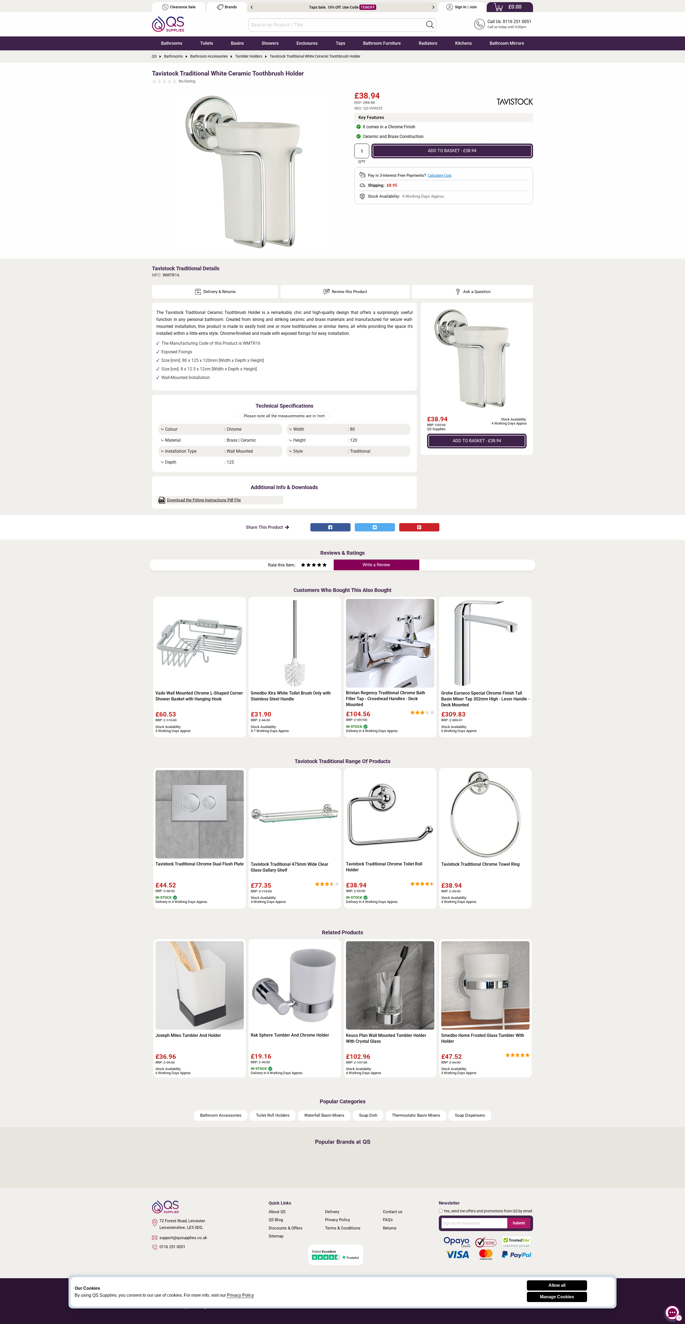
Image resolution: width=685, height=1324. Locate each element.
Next (433, 7)
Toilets (206, 43)
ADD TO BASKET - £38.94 (452, 150)
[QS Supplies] (168, 23)
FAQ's (388, 1219)
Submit (519, 1223)
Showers (270, 43)
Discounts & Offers (285, 1228)
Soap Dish (368, 1115)
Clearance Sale (183, 7)
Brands (231, 7)
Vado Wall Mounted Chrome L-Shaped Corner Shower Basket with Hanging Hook (199, 696)
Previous (252, 7)
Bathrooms (171, 43)
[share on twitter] (375, 527)
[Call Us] (479, 24)
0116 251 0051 (172, 1246)
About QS (277, 1211)
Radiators (428, 43)
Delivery (332, 1211)
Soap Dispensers (470, 1115)
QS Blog (276, 1219)
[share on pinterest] (419, 527)
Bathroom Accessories (220, 1115)
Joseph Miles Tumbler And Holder (188, 1035)
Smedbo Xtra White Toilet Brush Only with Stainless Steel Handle (291, 696)
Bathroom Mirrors (507, 43)
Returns (390, 1228)
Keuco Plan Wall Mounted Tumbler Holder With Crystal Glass (386, 1038)
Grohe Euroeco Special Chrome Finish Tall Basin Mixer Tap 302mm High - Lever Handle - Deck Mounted (485, 699)
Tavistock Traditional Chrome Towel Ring (480, 864)
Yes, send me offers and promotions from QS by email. (488, 1211)
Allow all (557, 1285)
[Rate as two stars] (305, 565)
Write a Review (376, 564)
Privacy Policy (337, 1219)
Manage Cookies (557, 1297)
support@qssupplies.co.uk (183, 1237)
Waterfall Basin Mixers (324, 1115)
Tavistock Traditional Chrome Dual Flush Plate (199, 864)
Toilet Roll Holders (273, 1115)
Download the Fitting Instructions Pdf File (204, 500)
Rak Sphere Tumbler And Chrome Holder (290, 1035)
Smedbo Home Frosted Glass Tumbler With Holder (482, 1038)
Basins (237, 43)
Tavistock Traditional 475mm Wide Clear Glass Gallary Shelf (289, 867)
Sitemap (276, 1236)
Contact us (392, 1211)
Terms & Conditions (342, 1228)
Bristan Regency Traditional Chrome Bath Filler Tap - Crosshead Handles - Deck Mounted (385, 698)
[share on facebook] (330, 527)
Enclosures (307, 43)
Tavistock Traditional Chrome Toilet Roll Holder (384, 866)
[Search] (430, 24)
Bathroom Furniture (382, 43)
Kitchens (463, 43)
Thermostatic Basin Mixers (416, 1115)
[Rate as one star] (303, 565)
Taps (340, 43)
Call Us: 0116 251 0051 (509, 21)
